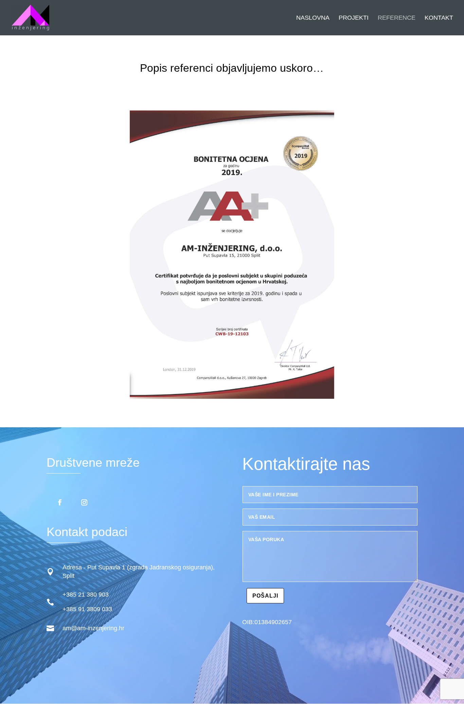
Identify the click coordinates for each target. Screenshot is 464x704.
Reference (396, 18)
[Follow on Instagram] (84, 502)
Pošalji (265, 596)
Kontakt (439, 18)
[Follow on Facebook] (59, 502)
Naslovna (312, 18)
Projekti (354, 18)
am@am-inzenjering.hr (93, 628)
